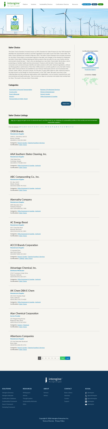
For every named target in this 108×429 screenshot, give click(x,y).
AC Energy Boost (19, 222)
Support (66, 401)
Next (62, 358)
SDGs (24, 404)
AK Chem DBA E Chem (22, 291)
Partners (46, 392)
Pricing (83, 4)
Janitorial (38, 165)
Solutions (33, 4)
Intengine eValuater (7, 395)
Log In (19, 120)
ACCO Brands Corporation (24, 245)
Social (88, 389)
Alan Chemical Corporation (24, 313)
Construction (13, 92)
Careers (66, 398)
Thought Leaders (28, 398)
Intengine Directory (8, 392)
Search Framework (7, 404)
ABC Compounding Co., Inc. (24, 177)
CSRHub (21, 258)
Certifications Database (9, 398)
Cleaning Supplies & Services (36, 143)
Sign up (94, 4)
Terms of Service (48, 421)
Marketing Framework (8, 407)
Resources (75, 4)
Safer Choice (23, 144)
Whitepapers (26, 392)
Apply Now (66, 103)
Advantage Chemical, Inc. (23, 268)
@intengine (90, 392)
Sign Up (13, 120)
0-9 (20, 127)
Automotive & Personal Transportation (20, 89)
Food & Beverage (14, 94)
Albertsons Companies (22, 336)
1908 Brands (17, 131)
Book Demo (86, 4)
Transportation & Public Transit (18, 99)
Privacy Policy (59, 421)
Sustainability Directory (46, 4)
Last (67, 358)
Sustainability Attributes (30, 401)
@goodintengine (92, 395)
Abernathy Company (21, 199)
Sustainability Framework (9, 401)
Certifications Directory (62, 4)
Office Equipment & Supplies (48, 96)
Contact (68, 389)
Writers (46, 395)
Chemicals (26, 325)
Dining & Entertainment (47, 92)
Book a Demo (68, 392)
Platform (25, 4)
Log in (100, 4)
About (46, 389)
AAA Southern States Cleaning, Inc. (28, 154)
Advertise (67, 395)
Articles (25, 395)
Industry (11, 96)
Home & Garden (45, 94)
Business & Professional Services (50, 89)
